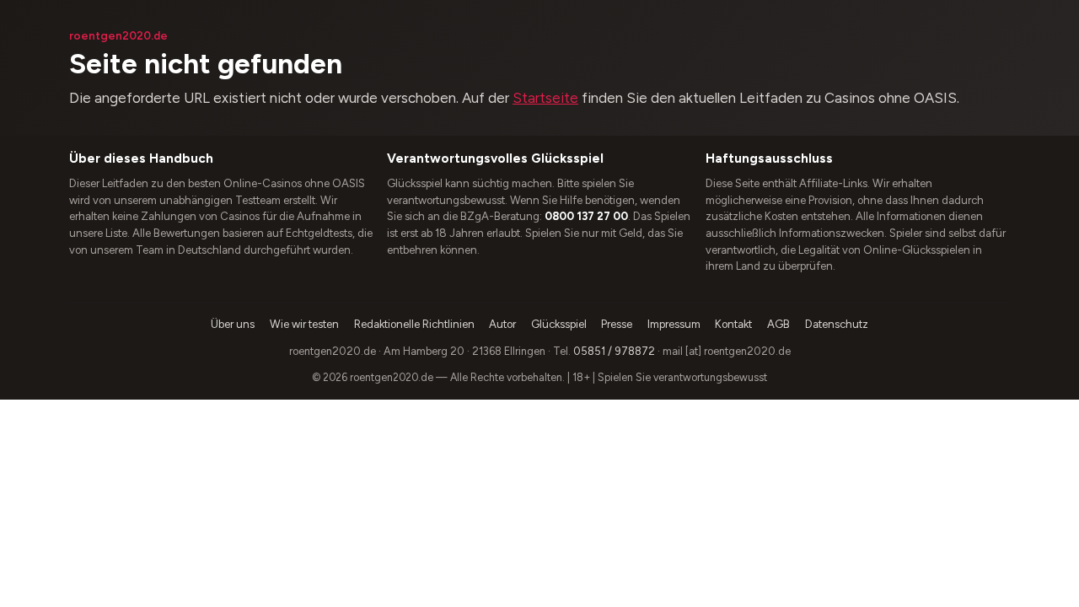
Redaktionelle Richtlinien (414, 324)
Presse (616, 324)
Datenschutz (836, 324)
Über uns (233, 324)
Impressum (674, 324)
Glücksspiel (559, 324)
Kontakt (733, 324)
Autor (502, 324)
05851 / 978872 (614, 351)
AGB (778, 324)
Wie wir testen (304, 324)
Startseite (545, 97)
